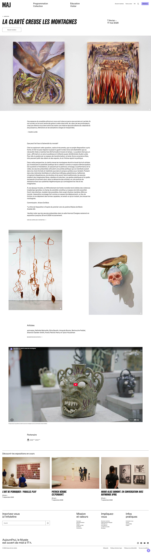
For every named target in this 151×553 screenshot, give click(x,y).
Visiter (73, 6)
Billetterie (145, 4)
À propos (78, 521)
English (127, 525)
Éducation (75, 3)
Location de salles (105, 527)
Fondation (78, 527)
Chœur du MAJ (79, 525)
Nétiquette (105, 548)
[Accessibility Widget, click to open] (148, 550)
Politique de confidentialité (130, 548)
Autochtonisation (80, 522)
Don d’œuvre (104, 525)
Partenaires (79, 528)
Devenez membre (105, 521)
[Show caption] (149, 109)
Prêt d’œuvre (104, 524)
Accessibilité (129, 524)
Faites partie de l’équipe (106, 522)
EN (134, 4)
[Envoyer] (47, 523)
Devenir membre (119, 4)
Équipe (78, 524)
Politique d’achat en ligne (116, 548)
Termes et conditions (144, 548)
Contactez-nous (129, 521)
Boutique (103, 528)
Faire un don (129, 4)
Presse (127, 522)
